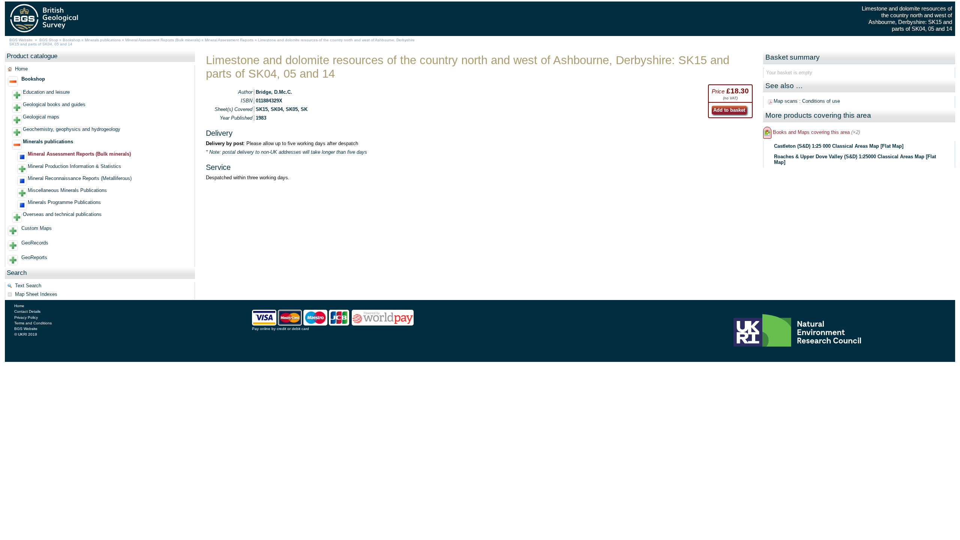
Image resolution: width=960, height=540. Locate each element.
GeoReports (34, 257)
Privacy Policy (26, 317)
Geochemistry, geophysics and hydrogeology (71, 129)
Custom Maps (36, 228)
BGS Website (21, 40)
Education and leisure (46, 92)
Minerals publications (103, 40)
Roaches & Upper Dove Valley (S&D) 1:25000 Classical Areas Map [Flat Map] (855, 159)
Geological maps (41, 117)
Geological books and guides (54, 104)
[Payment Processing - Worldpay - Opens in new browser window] (383, 323)
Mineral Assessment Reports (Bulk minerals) (163, 40)
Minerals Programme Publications (64, 202)
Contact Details (27, 311)
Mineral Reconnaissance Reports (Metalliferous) (80, 178)
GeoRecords (34, 243)
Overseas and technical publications (62, 214)
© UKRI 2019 (25, 334)
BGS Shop (48, 40)
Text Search (28, 285)
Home (21, 69)
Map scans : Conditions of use (807, 101)
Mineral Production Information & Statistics (74, 166)
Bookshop (71, 40)
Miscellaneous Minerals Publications (67, 190)
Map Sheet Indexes (36, 294)
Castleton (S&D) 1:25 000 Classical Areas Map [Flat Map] (838, 146)
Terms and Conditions (33, 323)
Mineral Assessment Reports (229, 40)
